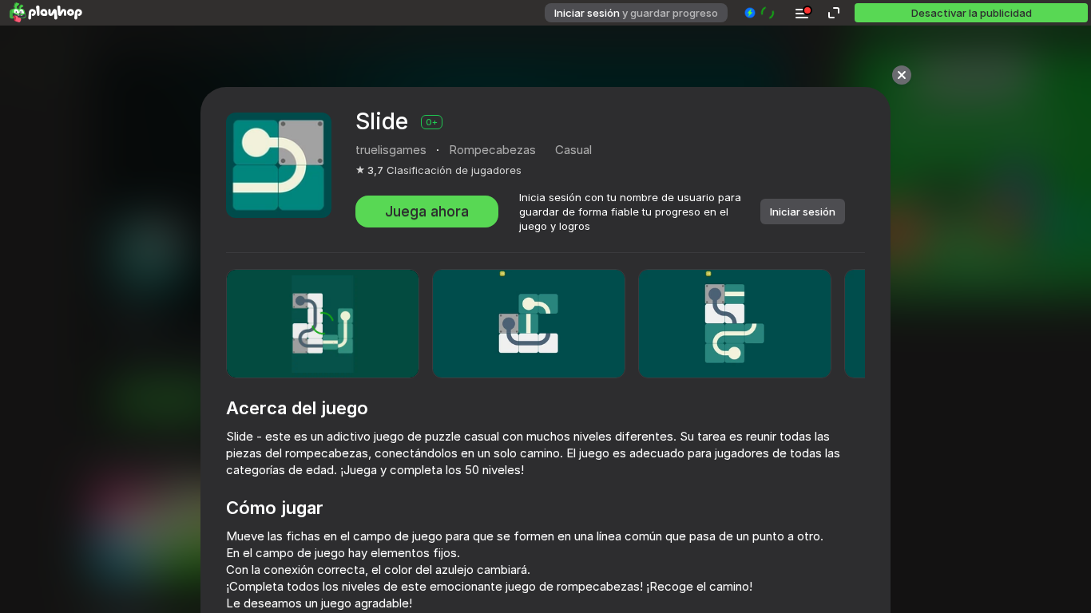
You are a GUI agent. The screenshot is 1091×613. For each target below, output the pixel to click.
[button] (760, 12)
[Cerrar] (901, 75)
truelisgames (390, 149)
